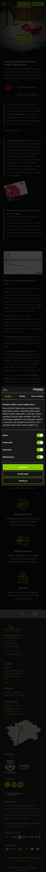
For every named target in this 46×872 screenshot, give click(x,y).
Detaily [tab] (22, 396)
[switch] (40, 442)
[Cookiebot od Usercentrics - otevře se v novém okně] (33, 389)
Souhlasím (23, 467)
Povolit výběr (23, 474)
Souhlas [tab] (8, 396)
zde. (36, 425)
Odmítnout (23, 481)
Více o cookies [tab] (37, 396)
